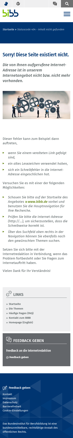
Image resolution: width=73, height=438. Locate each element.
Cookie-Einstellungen (15, 410)
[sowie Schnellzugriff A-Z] (67, 3)
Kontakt (7, 394)
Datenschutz (10, 402)
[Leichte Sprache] (18, 3)
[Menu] (67, 14)
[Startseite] (11, 13)
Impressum (9, 398)
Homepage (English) (21, 322)
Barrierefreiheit (12, 406)
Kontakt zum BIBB (20, 317)
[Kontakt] (55, 3)
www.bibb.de (37, 202)
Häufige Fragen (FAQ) (21, 313)
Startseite (8, 29)
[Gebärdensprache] (6, 3)
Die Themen (16, 308)
